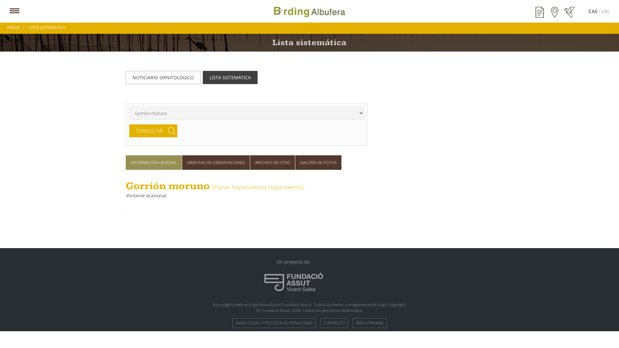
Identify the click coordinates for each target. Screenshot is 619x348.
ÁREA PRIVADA (370, 323)
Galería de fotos (318, 162)
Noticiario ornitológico (163, 77)
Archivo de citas (272, 162)
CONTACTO (334, 323)
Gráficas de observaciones (216, 162)
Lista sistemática (230, 77)
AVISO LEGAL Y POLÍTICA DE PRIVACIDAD (274, 323)
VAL (606, 11)
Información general (154, 162)
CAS (593, 11)
